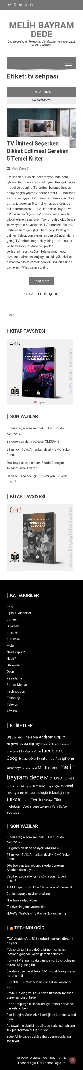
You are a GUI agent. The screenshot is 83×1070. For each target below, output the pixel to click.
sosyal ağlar (53, 786)
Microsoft (55, 778)
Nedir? (11, 659)
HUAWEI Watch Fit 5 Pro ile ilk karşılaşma (36, 913)
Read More (41, 281)
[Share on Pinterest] (50, 294)
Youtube (13, 812)
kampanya (14, 768)
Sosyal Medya (17, 685)
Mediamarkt (29, 768)
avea (23, 743)
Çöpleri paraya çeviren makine (28, 894)
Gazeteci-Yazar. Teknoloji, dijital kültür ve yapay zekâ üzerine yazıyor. (41, 43)
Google (14, 758)
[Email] (56, 294)
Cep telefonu (33, 751)
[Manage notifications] (72, 1060)
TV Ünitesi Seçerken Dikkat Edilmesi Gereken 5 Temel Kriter (38, 151)
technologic (38, 793)
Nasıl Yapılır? (20, 168)
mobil (70, 778)
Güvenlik (13, 626)
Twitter (37, 799)
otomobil (19, 786)
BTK (21, 751)
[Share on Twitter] (45, 294)
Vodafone (30, 806)
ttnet (66, 793)
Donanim (13, 619)
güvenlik (34, 759)
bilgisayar (35, 744)
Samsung (39, 786)
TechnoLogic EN (54, 1063)
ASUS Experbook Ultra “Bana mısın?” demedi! (39, 887)
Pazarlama (14, 678)
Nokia (10, 786)
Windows (45, 806)
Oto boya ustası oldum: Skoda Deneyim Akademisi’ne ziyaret (35, 868)
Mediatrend (48, 767)
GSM (25, 758)
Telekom (13, 705)
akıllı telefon (28, 737)
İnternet (12, 632)
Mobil (10, 646)
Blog (10, 606)
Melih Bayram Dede (41, 29)
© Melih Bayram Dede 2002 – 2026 (41, 1058)
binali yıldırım (51, 744)
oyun (28, 786)
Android (46, 737)
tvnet (27, 800)
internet (47, 758)
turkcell (15, 799)
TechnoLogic (16, 691)
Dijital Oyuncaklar (19, 613)
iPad (58, 758)
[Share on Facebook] (39, 294)
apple (59, 737)
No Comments (41, 100)
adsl (14, 737)
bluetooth (12, 751)
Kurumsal (13, 639)
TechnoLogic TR (29, 1063)
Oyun (10, 672)
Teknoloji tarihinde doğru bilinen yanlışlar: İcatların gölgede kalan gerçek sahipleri (36, 952)
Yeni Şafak (59, 806)
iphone (68, 758)
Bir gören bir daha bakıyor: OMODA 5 (33, 442)
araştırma (13, 744)
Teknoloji (13, 698)
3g (9, 737)
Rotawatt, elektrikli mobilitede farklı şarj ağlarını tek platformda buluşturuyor (41, 1028)
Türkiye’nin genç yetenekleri (26, 907)
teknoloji (55, 793)
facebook (52, 751)
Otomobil (13, 665)
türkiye (48, 800)
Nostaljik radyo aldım (22, 900)
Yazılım (12, 711)
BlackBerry (65, 744)
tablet (24, 793)
